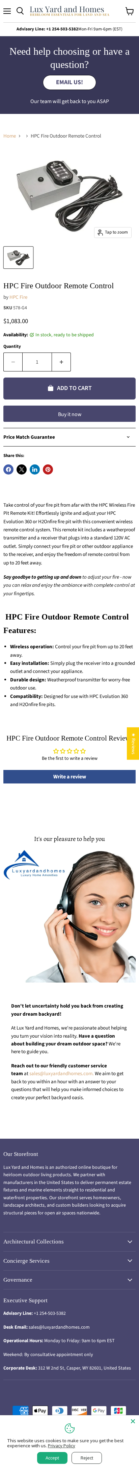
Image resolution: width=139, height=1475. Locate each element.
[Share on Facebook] (8, 469)
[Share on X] (22, 469)
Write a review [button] (69, 776)
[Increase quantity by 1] (61, 362)
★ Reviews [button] (133, 743)
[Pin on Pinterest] (48, 469)
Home (9, 136)
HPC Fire (18, 297)
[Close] (133, 1421)
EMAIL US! (69, 82)
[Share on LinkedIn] (35, 469)
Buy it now (69, 414)
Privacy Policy (61, 1446)
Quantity (12, 346)
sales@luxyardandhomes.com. (62, 1073)
